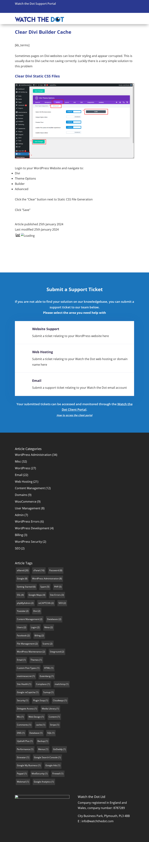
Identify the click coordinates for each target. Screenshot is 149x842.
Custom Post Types (26, 668)
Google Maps (35, 594)
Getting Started (24, 586)
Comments (22, 724)
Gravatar (21, 757)
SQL (49, 732)
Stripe (53, 724)
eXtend (20, 570)
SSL (19, 594)
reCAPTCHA (44, 603)
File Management (26, 643)
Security (21, 700)
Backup (41, 741)
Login (33, 627)
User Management (27, 508)
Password (54, 570)
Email (36, 380)
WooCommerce (25, 502)
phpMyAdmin (23, 603)
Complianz (41, 684)
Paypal (20, 773)
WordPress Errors (27, 521)
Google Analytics (42, 781)
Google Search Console (46, 757)
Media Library (49, 708)
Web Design (35, 716)
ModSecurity (38, 773)
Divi (35, 611)
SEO (17, 548)
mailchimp (60, 684)
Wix (19, 716)
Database (34, 732)
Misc (18, 461)
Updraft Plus (23, 741)
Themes (35, 659)
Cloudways (58, 700)
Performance (23, 749)
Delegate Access (25, 708)
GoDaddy (58, 749)
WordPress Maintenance (29, 651)
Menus (41, 749)
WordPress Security (28, 542)
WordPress (22, 468)
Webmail (21, 781)
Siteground (55, 651)
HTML (47, 668)
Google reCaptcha (26, 692)
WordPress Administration (33, 455)
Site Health (22, 684)
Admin (19, 515)
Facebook (22, 635)
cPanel (36, 570)
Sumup (46, 692)
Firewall (56, 773)
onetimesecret (24, 676)
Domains (21, 495)
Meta (47, 627)
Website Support (45, 329)
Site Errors (55, 594)
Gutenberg (45, 676)
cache (39, 724)
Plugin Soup (39, 700)
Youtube (21, 611)
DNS (19, 732)
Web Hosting (42, 352)
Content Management (30, 488)
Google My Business (27, 765)
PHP (56, 586)
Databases (52, 619)
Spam (43, 586)
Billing (19, 535)
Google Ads (51, 765)
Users (20, 627)
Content (53, 716)
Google (20, 578)
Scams (46, 643)
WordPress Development (32, 528)
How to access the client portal (74, 415)
